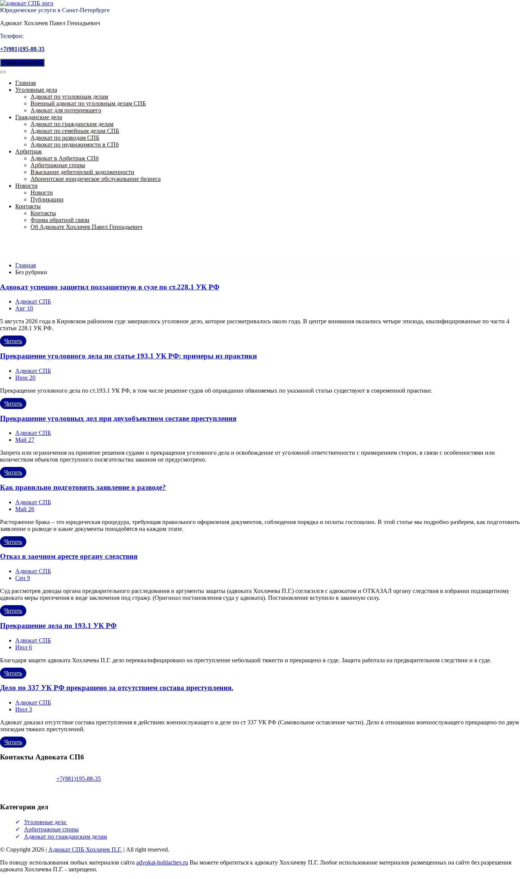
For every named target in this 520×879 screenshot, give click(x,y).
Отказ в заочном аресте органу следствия (68, 556)
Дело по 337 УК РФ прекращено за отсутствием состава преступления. (116, 688)
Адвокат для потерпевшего (65, 110)
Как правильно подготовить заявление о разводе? (83, 487)
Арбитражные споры (57, 165)
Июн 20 (25, 377)
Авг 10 (24, 308)
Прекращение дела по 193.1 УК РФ (58, 626)
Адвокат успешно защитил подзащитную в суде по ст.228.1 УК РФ (109, 287)
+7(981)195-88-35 (22, 49)
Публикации (47, 199)
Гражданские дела (38, 117)
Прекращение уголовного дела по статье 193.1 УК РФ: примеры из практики (128, 356)
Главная (25, 83)
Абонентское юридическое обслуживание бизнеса (95, 179)
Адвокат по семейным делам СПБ (74, 131)
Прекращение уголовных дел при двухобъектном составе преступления (118, 418)
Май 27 (24, 439)
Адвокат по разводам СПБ (64, 137)
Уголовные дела (36, 89)
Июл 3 (23, 709)
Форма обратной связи (59, 220)
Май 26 (24, 509)
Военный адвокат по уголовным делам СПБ (88, 103)
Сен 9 (22, 578)
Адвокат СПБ (33, 301)
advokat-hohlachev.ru (162, 862)
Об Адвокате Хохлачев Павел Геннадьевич (86, 227)
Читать (13, 341)
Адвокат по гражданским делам (71, 124)
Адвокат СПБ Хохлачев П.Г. (85, 849)
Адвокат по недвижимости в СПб (74, 144)
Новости (26, 185)
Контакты (28, 206)
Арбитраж (28, 151)
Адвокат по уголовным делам (69, 96)
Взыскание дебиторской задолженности (82, 172)
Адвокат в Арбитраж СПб (64, 158)
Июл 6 (23, 647)
